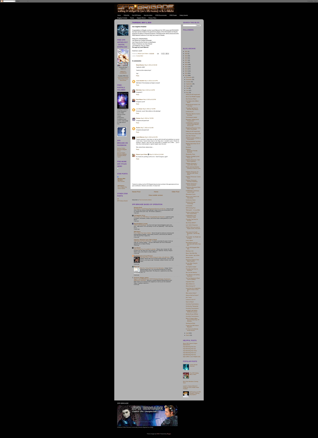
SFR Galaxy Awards (122, 200)
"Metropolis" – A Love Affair (193, 210)
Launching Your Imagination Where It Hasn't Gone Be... (193, 290)
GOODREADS (123, 73)
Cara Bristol (137, 247)
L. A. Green (139, 108)
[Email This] (162, 53)
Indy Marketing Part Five (189, 354)
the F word (188, 297)
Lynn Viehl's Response (192, 225)
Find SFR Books (136, 15)
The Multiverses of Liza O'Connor (143, 256)
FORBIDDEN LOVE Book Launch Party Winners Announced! (192, 124)
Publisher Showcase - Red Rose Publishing (193, 160)
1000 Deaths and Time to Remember (143, 241)
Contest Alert (139, 56)
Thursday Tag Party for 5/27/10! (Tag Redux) (192, 108)
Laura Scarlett (140, 80)
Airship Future (189, 257)
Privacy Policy (152, 18)
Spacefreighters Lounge (140, 223)
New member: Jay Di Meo (192, 255)
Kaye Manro (139, 99)
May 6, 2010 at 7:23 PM (149, 108)
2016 (186, 62)
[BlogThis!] (163, 53)
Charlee (138, 118)
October (188, 81)
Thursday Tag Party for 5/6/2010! (192, 269)
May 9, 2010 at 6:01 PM (151, 137)
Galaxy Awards (184, 15)
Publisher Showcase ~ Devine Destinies (191, 184)
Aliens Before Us (190, 284)
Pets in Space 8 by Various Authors (142, 233)
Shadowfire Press (190, 154)
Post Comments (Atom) (145, 199)
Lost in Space (189, 240)
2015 (186, 64)
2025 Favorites (121, 181)
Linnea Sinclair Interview (194, 365)
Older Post (175, 192)
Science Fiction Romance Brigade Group (122, 149)
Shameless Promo (190, 194)
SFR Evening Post (190, 208)
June (187, 90)
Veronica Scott (138, 207)
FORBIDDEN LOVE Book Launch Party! (192, 191)
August (188, 86)
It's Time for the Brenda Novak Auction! (192, 329)
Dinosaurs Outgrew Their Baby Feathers (192, 260)
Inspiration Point (190, 281)
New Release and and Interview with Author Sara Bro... (193, 244)
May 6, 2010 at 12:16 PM (151, 80)
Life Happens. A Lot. (139, 215)
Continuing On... (190, 111)
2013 (186, 69)
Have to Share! (190, 301)
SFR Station (137, 231)
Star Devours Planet (191, 99)
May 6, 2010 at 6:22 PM (149, 99)
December (189, 77)
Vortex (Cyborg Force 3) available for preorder (145, 249)
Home (119, 15)
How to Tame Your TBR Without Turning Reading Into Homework (149, 216)
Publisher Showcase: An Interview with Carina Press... (192, 173)
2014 (186, 66)
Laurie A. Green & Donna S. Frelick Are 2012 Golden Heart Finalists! (191, 387)
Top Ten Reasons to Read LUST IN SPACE (193, 279)
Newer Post (136, 192)
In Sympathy (189, 205)
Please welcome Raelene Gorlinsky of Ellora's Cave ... (193, 168)
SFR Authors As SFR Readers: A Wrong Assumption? (195, 393)
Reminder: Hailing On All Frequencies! (192, 120)
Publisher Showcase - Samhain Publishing (191, 181)
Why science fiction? (191, 293)
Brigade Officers (141, 18)
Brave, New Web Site (191, 253)
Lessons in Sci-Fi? (190, 299)
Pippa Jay (136, 266)
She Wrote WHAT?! (191, 222)
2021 (186, 51)
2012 (186, 71)
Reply (137, 75)
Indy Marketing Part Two (189, 348)
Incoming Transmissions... (192, 304)
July (187, 88)
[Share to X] (165, 53)
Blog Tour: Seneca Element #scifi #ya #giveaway (152, 268)
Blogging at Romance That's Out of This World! (193, 128)
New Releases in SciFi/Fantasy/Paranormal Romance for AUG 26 (150, 208)
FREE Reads (173, 15)
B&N (119, 78)
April (187, 333)
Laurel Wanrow (140, 137)
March (188, 335)
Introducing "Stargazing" (192, 306)
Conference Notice (191, 200)
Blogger (169, 433)
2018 (186, 58)
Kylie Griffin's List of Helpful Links (191, 356)
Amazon (120, 77)
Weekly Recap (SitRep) (192, 314)
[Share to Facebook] (166, 53)
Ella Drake (139, 90)
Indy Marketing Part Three (190, 350)
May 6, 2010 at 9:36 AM (151, 65)
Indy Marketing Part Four (189, 352)
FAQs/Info (126, 15)
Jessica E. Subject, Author (141, 277)
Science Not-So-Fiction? (192, 295)
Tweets (132, 18)
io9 (118, 198)
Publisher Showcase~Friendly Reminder (191, 151)
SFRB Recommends (161, 15)
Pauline (138, 127)
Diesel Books (123, 80)
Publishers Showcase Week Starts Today (193, 188)
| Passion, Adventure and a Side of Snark (145, 239)
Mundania (188, 147)
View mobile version (156, 195)
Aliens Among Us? (190, 286)
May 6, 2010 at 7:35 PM (147, 118)
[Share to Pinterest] (168, 53)
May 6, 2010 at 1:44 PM (148, 90)
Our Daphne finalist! (191, 266)
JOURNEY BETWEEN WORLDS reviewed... (192, 311)
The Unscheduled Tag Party (193, 141)
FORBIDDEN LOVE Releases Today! (191, 216)
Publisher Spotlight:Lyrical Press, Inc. (192, 157)
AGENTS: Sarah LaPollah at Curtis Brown (193, 138)
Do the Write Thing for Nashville (191, 264)
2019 (186, 55)
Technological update (191, 117)
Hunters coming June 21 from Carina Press (192, 213)
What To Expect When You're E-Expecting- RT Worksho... (192, 320)
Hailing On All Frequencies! (193, 94)
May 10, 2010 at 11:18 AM (156, 154)
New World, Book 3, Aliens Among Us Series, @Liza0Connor (155, 257)
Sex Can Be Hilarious (191, 272)
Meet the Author (148, 15)
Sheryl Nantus (140, 65)
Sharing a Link (189, 251)
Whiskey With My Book (121, 179)
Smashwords (125, 77)
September (189, 84)
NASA (158, 433)
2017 (186, 60)
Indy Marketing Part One (189, 346)
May (187, 92)
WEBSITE (122, 71)
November (189, 79)
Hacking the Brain (190, 323)
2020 (186, 53)
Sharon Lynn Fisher (141, 154)
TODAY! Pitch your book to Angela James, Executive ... (193, 228)
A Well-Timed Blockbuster (140, 225)
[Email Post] (158, 53)
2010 (186, 75)
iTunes (126, 78)
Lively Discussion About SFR (193, 133)
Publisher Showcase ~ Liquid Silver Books (191, 164)
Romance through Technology (190, 203)
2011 (186, 73)
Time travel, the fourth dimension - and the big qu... (192, 233)
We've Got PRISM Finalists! (193, 96)
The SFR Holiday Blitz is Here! (194, 373)
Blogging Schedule (122, 18)
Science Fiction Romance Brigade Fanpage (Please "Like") (122, 155)
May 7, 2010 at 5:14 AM (147, 127)
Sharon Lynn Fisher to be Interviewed (192, 197)
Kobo (122, 78)
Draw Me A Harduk (191, 135)
